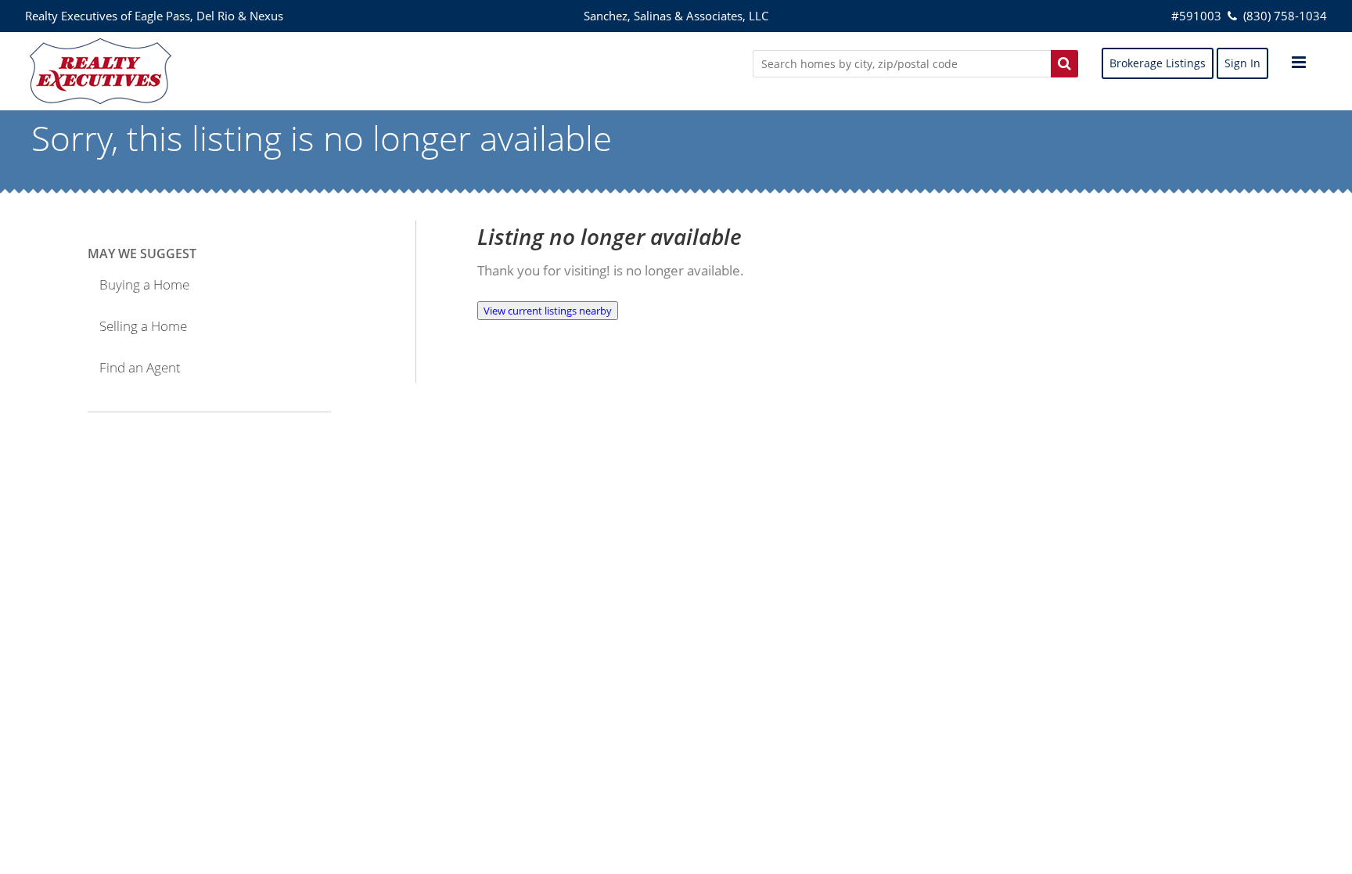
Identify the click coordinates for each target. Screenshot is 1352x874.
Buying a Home (144, 284)
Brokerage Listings (1157, 63)
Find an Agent (140, 367)
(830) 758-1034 (1283, 15)
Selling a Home (143, 326)
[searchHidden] (1064, 63)
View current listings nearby (548, 311)
